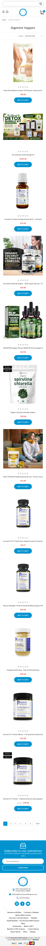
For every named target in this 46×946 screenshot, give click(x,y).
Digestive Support (14, 20)
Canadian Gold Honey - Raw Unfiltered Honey (23, 670)
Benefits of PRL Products (16, 929)
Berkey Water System (23, 915)
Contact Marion (33, 929)
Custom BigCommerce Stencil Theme (19, 939)
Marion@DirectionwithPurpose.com (24, 894)
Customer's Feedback (31, 912)
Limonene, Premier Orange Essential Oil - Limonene (23, 219)
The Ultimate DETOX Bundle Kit (23, 155)
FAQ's (25, 932)
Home (4, 20)
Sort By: (21, 36)
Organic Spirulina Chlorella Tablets (23, 412)
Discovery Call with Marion (18, 918)
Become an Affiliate (14, 912)
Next (38, 823)
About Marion (16, 932)
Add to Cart (23, 100)
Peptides (34, 918)
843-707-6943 (24, 898)
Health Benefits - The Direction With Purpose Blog (23, 922)
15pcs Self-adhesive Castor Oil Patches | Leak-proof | (23, 90)
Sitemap (32, 932)
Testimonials (16, 926)
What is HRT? (29, 926)
